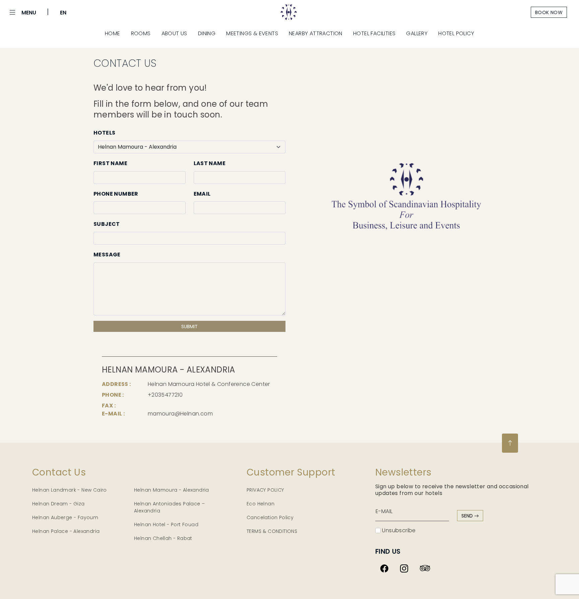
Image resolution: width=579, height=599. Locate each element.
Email (202, 194)
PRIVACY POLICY (265, 490)
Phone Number (115, 194)
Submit (189, 326)
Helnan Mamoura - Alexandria (171, 490)
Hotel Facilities (374, 33)
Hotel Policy (456, 33)
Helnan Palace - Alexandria (66, 531)
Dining (206, 33)
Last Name (210, 163)
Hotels (104, 133)
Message (107, 254)
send (467, 515)
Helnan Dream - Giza (58, 503)
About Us (174, 33)
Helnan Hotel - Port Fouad (166, 524)
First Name (110, 163)
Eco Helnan (260, 503)
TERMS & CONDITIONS (272, 531)
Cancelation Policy (270, 517)
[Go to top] (510, 443)
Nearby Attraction (315, 33)
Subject (106, 224)
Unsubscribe (398, 530)
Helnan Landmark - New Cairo (69, 490)
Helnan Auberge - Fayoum (65, 517)
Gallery (417, 33)
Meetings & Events (252, 33)
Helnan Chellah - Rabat (163, 538)
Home (112, 33)
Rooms (141, 33)
